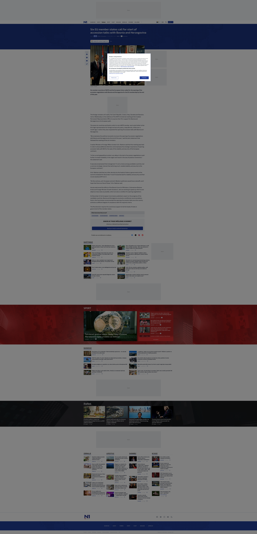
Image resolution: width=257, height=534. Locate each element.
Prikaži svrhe (113, 77)
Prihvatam (144, 77)
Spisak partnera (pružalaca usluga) (116, 73)
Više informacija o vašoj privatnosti (127, 66)
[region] (129, 67)
